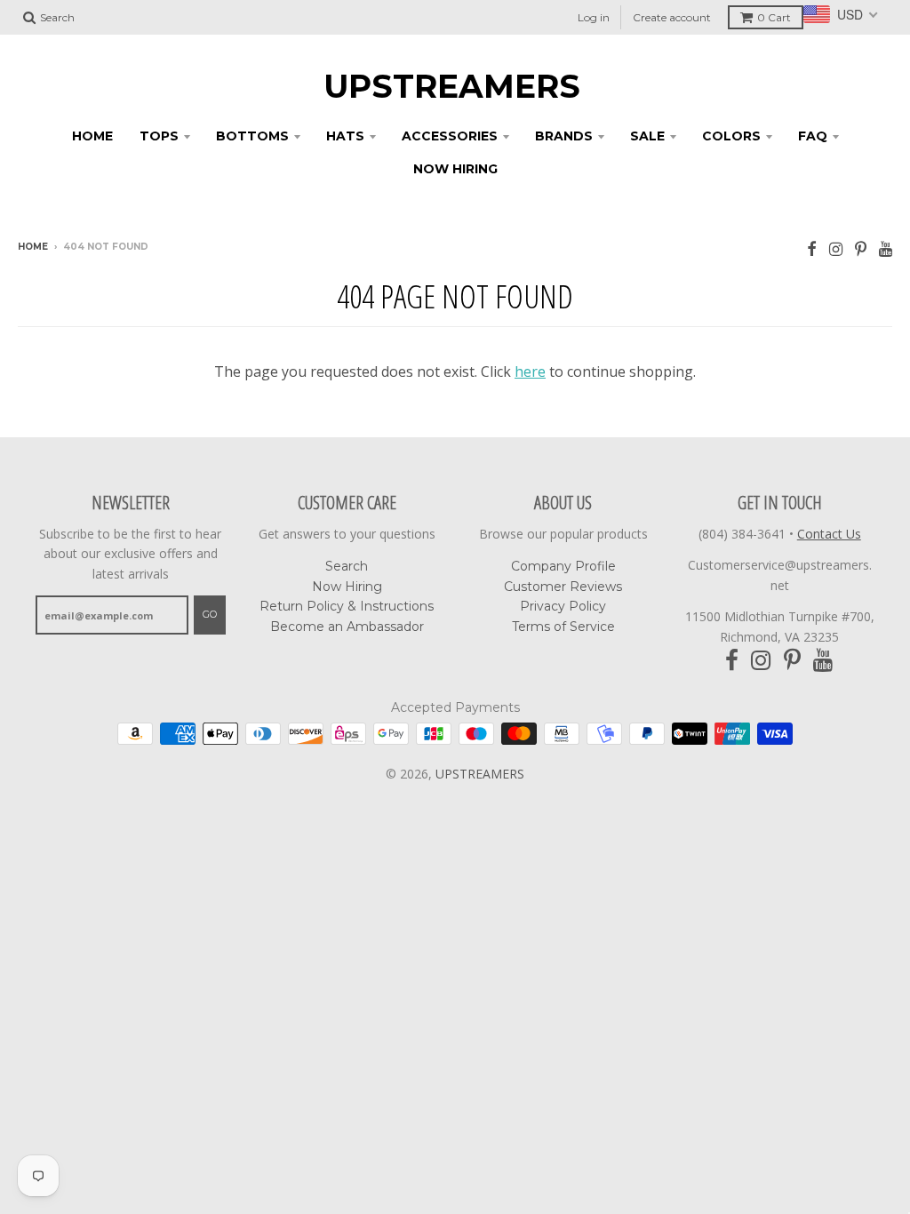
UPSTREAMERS (451, 86)
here (530, 371)
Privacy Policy (563, 606)
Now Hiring (347, 587)
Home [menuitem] (92, 136)
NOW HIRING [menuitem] (455, 169)
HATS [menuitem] (345, 136)
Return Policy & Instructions (346, 606)
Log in (594, 17)
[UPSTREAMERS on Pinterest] (860, 248)
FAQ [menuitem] (812, 136)
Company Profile (563, 566)
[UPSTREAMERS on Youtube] (885, 248)
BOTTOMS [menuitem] (252, 136)
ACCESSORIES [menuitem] (450, 136)
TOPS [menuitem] (159, 136)
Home (33, 246)
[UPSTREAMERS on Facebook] (812, 248)
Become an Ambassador (347, 627)
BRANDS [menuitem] (564, 136)
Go (210, 614)
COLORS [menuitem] (731, 136)
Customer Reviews (563, 587)
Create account (672, 17)
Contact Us (829, 533)
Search (346, 566)
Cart (774, 17)
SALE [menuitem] (647, 136)
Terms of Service (563, 627)
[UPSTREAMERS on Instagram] (835, 248)
